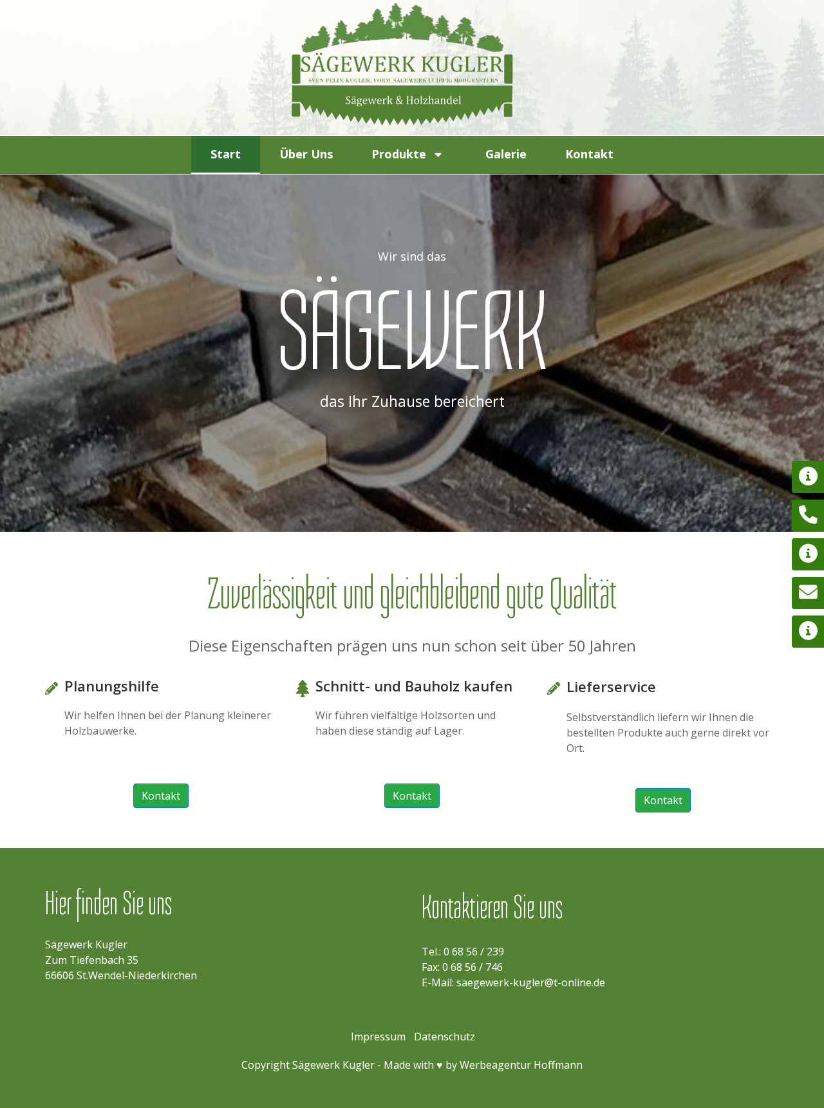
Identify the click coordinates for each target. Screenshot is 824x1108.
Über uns (306, 154)
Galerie (506, 154)
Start (226, 154)
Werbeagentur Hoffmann (521, 1065)
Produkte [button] (398, 154)
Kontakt (589, 154)
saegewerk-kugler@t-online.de (530, 982)
